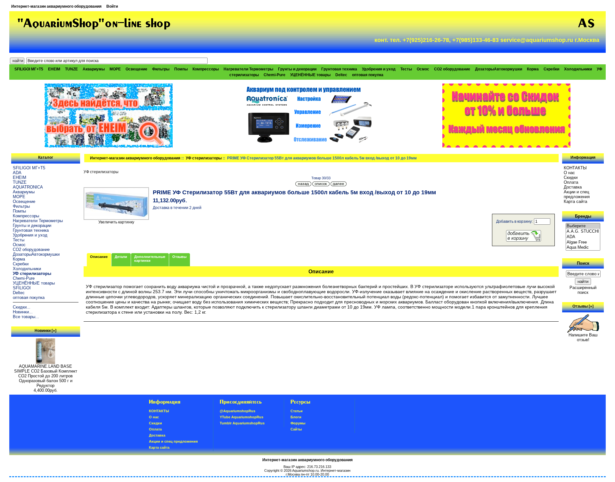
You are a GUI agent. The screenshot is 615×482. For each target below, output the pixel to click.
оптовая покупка (367, 75)
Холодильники (578, 69)
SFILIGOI (22, 287)
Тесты (406, 69)
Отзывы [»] (583, 306)
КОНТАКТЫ (575, 167)
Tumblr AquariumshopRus (242, 423)
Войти (112, 6)
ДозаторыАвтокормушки (498, 69)
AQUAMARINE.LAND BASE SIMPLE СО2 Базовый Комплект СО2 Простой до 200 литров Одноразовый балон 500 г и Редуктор (45, 376)
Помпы (181, 69)
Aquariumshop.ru (305, 470)
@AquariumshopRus (237, 411)
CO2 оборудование (452, 69)
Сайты (296, 429)
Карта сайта (575, 201)
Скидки (571, 177)
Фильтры (160, 69)
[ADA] (583, 237)
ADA (17, 172)
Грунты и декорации (297, 69)
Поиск (583, 263)
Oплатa (571, 182)
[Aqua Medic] (583, 247)
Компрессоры (206, 69)
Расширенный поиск (583, 290)
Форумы (298, 423)
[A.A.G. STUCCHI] (583, 231)
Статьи (297, 411)
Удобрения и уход (379, 69)
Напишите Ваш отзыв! (583, 337)
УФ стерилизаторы (204, 158)
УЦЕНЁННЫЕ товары (310, 75)
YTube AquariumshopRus (241, 417)
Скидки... (21, 307)
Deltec (341, 75)
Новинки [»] (45, 330)
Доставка (573, 187)
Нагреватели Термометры (248, 69)
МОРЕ (115, 69)
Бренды (583, 216)
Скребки (551, 69)
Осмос (423, 69)
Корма (533, 69)
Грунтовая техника (339, 69)
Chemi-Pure (274, 75)
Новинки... (23, 311)
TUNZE (71, 69)
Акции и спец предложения (577, 194)
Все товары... (26, 316)
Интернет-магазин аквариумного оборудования (56, 6)
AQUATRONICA (28, 187)
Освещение (136, 69)
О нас (569, 172)
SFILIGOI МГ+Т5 (28, 69)
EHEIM (54, 69)
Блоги (296, 417)
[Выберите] (583, 226)
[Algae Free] (583, 242)
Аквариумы (94, 69)
